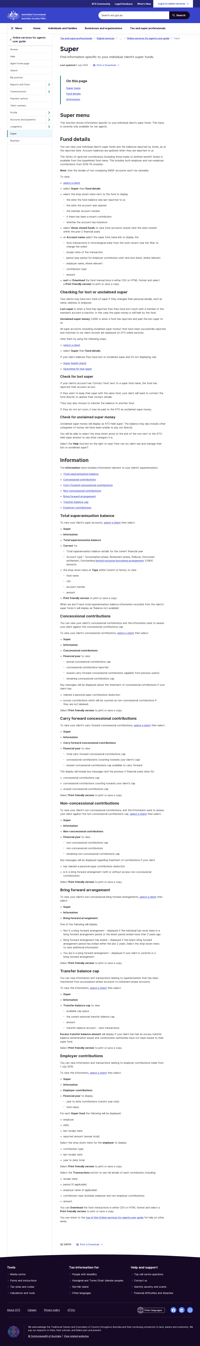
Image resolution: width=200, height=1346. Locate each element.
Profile (13, 112)
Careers (32, 1310)
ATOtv (71, 1310)
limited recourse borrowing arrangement (119, 560)
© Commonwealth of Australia (44, 1336)
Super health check (74, 363)
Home (36, 28)
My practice (16, 77)
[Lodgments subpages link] (49, 126)
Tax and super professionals (147, 28)
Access (14, 49)
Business (14, 140)
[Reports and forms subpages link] (49, 84)
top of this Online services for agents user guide (115, 1217)
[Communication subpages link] (49, 91)
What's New (144, 3)
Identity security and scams (150, 1286)
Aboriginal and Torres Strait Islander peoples (97, 1280)
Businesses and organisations (103, 28)
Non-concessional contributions (82, 490)
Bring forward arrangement (79, 496)
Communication (18, 91)
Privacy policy (52, 1310)
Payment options (19, 98)
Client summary (18, 105)
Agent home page (19, 63)
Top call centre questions (148, 1274)
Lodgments (16, 126)
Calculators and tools (22, 1293)
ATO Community (101, 3)
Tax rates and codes (22, 1286)
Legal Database (124, 3)
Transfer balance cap (75, 502)
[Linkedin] (182, 1310)
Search (14, 70)
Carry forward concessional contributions (88, 485)
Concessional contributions (79, 479)
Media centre (18, 1274)
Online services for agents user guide (148, 38)
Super (13, 133)
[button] (106, 65)
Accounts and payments (23, 119)
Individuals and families (62, 28)
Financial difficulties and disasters (153, 1293)
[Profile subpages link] (49, 112)
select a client (71, 182)
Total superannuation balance (81, 473)
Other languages (81, 1293)
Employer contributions (77, 507)
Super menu (73, 88)
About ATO (13, 1310)
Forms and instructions (23, 1280)
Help (12, 56)
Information (73, 99)
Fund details (73, 93)
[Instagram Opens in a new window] (190, 1310)
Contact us (140, 1280)
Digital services (106, 38)
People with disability (84, 1274)
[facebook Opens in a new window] (173, 1310)
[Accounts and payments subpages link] (49, 119)
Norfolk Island (80, 1286)
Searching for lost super (77, 368)
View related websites (76, 1336)
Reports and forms (20, 84)
